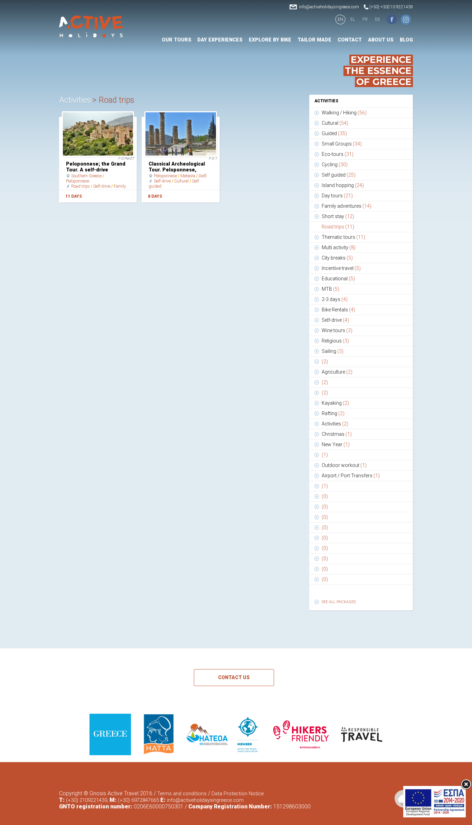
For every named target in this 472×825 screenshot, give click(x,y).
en (340, 19)
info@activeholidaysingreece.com (329, 6)
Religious (335, 341)
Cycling (335, 164)
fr (365, 19)
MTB (330, 289)
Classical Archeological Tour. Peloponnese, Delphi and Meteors (177, 169)
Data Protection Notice (237, 793)
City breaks (337, 258)
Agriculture (337, 372)
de (377, 19)
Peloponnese (77, 181)
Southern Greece (86, 176)
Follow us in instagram (405, 19)
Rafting (333, 413)
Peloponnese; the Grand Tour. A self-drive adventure (95, 169)
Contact (350, 40)
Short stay (338, 216)
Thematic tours (343, 237)
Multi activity (339, 247)
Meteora (187, 176)
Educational (338, 278)
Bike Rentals (338, 309)
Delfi (203, 176)
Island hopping (343, 185)
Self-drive (101, 186)
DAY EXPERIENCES (220, 40)
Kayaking (335, 403)
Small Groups (342, 144)
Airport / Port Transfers (351, 475)
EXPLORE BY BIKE (270, 40)
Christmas (337, 434)
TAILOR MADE (314, 40)
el (352, 19)
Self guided (339, 175)
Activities (335, 423)
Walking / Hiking (344, 112)
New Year (336, 444)
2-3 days (335, 299)
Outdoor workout (344, 465)
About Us (381, 40)
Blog (406, 40)
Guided (334, 133)
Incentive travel (341, 268)
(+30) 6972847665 (138, 800)
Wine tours (337, 330)
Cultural (181, 181)
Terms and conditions (182, 793)
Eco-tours (337, 154)
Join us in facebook (391, 19)
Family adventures (346, 206)
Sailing (332, 351)
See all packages (339, 602)
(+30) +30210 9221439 (391, 6)
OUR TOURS (176, 40)
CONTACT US (234, 677)
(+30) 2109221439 (86, 800)
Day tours (337, 195)
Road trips (80, 186)
